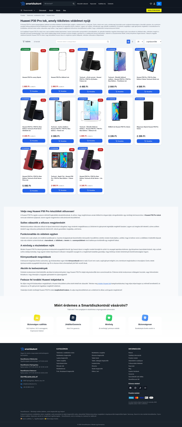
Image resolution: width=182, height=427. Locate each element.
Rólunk (131, 352)
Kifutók (58, 10)
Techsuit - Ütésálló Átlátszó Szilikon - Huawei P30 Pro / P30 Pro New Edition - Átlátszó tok (91, 128)
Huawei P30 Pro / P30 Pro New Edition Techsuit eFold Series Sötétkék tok (32, 128)
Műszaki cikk (60, 366)
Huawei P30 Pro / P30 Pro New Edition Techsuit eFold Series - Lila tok (91, 178)
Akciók (51, 10)
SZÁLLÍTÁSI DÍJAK (154, 10)
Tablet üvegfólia (61, 360)
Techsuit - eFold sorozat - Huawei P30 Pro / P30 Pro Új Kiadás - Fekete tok (90, 79)
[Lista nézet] (132, 42)
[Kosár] (159, 4)
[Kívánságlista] (151, 4)
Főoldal (22, 15)
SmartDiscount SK (134, 379)
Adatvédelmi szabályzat (136, 360)
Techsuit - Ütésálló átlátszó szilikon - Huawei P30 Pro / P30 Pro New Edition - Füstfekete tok (119, 79)
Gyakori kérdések (134, 371)
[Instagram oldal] (135, 388)
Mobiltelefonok (60, 368)
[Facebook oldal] (130, 388)
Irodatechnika (96, 363)
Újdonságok (42, 10)
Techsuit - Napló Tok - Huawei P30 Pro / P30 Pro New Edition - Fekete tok (62, 178)
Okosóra (94, 366)
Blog (64, 10)
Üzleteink (110, 3)
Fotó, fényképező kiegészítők (65, 371)
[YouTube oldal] (145, 388)
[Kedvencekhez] (44, 71)
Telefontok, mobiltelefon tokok (36, 15)
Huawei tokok (51, 15)
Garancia (131, 374)
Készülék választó (82, 3)
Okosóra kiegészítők (98, 355)
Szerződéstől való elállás (136, 376)
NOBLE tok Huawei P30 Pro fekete (119, 127)
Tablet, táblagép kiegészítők (100, 360)
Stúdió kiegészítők (97, 368)
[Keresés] (74, 4)
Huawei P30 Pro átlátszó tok (60, 77)
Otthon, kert (95, 371)
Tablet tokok (95, 358)
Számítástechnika (61, 363)
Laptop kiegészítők (62, 358)
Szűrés (27, 41)
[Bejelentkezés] (154, 4)
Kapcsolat (93, 3)
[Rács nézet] (128, 42)
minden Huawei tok (104, 283)
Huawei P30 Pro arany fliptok (31, 77)
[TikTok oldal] (140, 388)
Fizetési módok (133, 358)
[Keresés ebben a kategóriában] (108, 41)
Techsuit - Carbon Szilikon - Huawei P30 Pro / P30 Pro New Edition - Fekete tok (60, 128)
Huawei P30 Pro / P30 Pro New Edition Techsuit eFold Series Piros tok (32, 178)
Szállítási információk (135, 355)
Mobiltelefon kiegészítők (63, 355)
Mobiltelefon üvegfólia (98, 352)
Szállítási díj (102, 3)
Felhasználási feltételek (136, 363)
